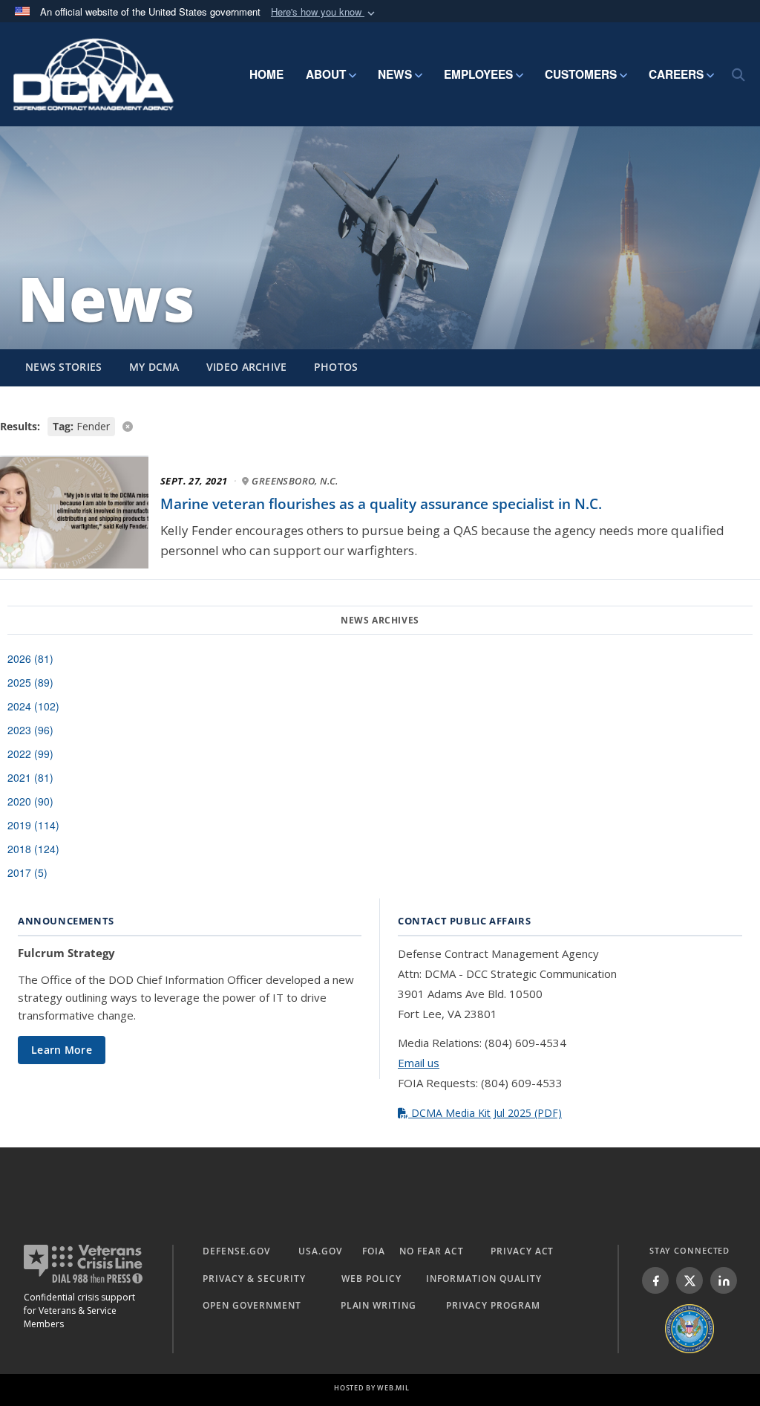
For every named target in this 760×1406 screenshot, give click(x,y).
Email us (418, 1062)
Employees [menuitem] (478, 74)
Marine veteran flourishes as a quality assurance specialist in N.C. (381, 504)
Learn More (61, 1050)
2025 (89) (30, 682)
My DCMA (154, 367)
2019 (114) (33, 824)
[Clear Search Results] (380, 425)
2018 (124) (33, 848)
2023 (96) (30, 729)
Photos (336, 367)
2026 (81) (30, 658)
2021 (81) (30, 777)
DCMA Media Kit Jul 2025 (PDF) (485, 1113)
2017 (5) (27, 872)
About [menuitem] (326, 74)
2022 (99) (30, 753)
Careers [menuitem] (676, 74)
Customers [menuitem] (581, 74)
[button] (324, 12)
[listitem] (655, 1280)
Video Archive (246, 367)
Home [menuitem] (266, 74)
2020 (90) (30, 801)
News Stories (63, 367)
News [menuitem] (395, 74)
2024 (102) (33, 706)
